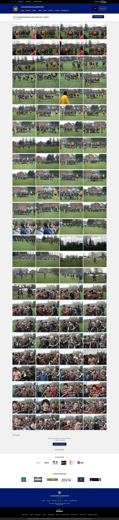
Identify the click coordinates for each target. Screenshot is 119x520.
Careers (44, 514)
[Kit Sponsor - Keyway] (52, 479)
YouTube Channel (37, 1)
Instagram (28, 1)
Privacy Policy (74, 514)
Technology (51, 514)
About (31, 514)
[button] (22, 10)
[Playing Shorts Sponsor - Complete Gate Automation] (80, 479)
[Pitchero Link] (104, 2)
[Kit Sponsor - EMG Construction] (38, 479)
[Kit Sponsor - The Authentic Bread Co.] (95, 479)
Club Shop (20, 1)
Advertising (38, 514)
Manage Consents (92, 514)
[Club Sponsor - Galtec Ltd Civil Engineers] (23, 479)
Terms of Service (65, 514)
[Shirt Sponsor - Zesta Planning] (66, 479)
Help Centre (25, 514)
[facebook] (13, 2)
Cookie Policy (83, 514)
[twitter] (15, 2)
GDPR (57, 514)
